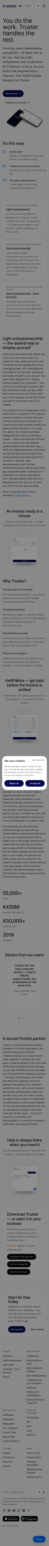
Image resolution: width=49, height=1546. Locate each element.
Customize (40, 760)
